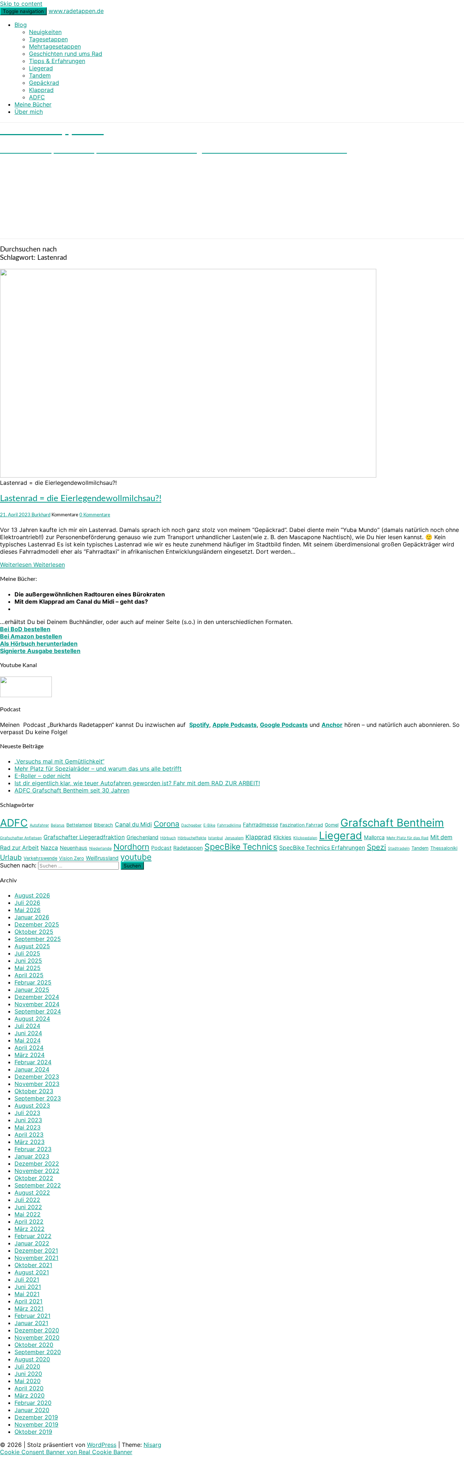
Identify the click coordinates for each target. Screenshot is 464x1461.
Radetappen (188, 848)
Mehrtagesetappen (55, 46)
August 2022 (32, 1192)
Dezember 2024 (36, 996)
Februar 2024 (32, 1062)
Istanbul (215, 838)
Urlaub (11, 857)
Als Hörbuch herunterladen (39, 643)
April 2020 (29, 1388)
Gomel (332, 825)
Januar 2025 (31, 989)
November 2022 (36, 1170)
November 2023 (36, 1083)
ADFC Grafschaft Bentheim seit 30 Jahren (71, 790)
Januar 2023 (31, 1156)
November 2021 (36, 1257)
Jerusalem (234, 838)
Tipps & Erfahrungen (57, 60)
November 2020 (36, 1337)
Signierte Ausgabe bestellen (40, 650)
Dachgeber (191, 825)
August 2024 (32, 1018)
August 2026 (32, 895)
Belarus (58, 825)
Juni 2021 (27, 1286)
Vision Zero (71, 858)
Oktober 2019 (33, 1431)
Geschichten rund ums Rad (65, 53)
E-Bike (209, 825)
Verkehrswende (40, 858)
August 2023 (32, 1105)
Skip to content (21, 3)
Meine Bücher (32, 104)
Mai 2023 (27, 1127)
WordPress (101, 1444)
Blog (20, 24)
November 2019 (36, 1424)
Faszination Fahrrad (301, 825)
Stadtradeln (399, 848)
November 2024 (36, 1004)
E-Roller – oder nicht (42, 775)
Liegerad (41, 68)
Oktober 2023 (33, 1091)
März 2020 (29, 1395)
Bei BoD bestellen (25, 629)
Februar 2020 (32, 1402)
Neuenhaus (73, 848)
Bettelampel (79, 825)
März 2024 (29, 1054)
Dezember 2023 (36, 1076)
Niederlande (100, 848)
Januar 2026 (31, 917)
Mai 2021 (27, 1294)
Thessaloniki (443, 848)
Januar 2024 (31, 1069)
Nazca (49, 847)
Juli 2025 (27, 953)
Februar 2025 (32, 982)
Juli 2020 (27, 1366)
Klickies (282, 837)
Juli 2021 (26, 1279)
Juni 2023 (28, 1120)
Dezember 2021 (36, 1250)
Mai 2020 (27, 1381)
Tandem (40, 75)
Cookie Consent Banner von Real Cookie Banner (66, 1452)
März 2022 (29, 1228)
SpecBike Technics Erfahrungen (322, 847)
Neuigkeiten (45, 32)
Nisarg (152, 1444)
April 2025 (29, 975)
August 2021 (31, 1272)
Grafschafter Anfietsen (21, 838)
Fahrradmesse (260, 824)
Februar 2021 (32, 1315)
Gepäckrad (44, 82)
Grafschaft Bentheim (392, 822)
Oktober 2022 (33, 1178)
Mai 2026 (27, 909)
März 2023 (29, 1141)
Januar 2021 (31, 1323)
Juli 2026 (27, 902)
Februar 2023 (32, 1149)
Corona (166, 823)
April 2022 (29, 1221)
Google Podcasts (284, 724)
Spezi (376, 847)
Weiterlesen (32, 564)
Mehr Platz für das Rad (407, 838)
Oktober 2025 (33, 931)
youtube (136, 857)
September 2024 (37, 1011)
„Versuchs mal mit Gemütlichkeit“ (59, 761)
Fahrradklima (229, 825)
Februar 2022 (32, 1236)
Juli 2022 (27, 1199)
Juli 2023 (27, 1112)
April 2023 (29, 1134)
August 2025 (32, 946)
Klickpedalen (305, 838)
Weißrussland (102, 858)
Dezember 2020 (36, 1330)
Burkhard (41, 514)
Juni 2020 (28, 1373)
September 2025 (37, 938)
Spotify (199, 724)
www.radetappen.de (76, 10)
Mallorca (374, 837)
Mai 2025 (27, 967)
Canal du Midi (133, 824)
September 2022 (37, 1185)
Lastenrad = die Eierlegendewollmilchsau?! (80, 498)
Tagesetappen (48, 39)
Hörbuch (168, 838)
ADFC (37, 97)
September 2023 (37, 1098)
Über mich (28, 111)
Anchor (332, 724)
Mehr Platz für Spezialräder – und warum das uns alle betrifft (98, 768)
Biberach (103, 825)
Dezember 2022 (36, 1163)
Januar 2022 (31, 1243)
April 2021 (28, 1301)
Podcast (161, 848)
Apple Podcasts (234, 724)
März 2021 (29, 1308)
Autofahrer (39, 825)
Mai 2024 (27, 1040)
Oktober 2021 (33, 1265)
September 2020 (37, 1352)
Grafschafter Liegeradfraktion (84, 837)
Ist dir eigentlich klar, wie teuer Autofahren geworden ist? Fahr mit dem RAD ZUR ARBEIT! (137, 783)
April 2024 (29, 1047)
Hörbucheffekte (192, 838)
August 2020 (32, 1359)
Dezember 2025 (36, 924)
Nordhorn (131, 847)
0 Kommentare (94, 514)
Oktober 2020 (33, 1344)
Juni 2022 (28, 1207)
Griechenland (142, 837)
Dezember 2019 (36, 1417)
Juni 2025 (28, 960)
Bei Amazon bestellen (31, 636)
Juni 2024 (28, 1033)
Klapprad (41, 89)
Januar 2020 (31, 1410)
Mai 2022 (27, 1214)
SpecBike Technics (240, 847)
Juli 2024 (27, 1025)
